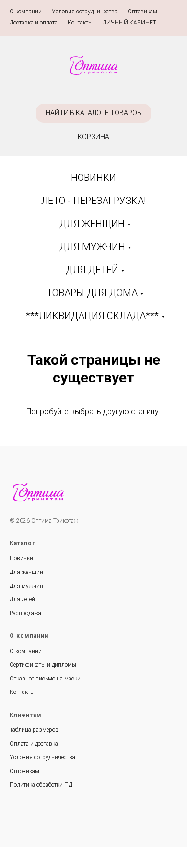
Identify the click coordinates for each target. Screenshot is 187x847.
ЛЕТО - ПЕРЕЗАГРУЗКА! (93, 200)
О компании (26, 11)
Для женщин (26, 572)
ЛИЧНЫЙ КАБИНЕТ (129, 22)
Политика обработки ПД (41, 784)
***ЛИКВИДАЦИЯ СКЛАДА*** (92, 316)
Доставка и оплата (34, 22)
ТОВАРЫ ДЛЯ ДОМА (92, 292)
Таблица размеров (34, 730)
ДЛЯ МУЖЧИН (92, 246)
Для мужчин (26, 586)
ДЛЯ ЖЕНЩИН (92, 223)
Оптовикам (142, 11)
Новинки (21, 558)
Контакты (80, 22)
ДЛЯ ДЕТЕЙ (92, 269)
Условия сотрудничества (84, 11)
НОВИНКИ (93, 177)
